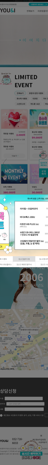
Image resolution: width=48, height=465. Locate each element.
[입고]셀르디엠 (24, 259)
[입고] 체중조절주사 (24, 264)
